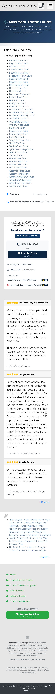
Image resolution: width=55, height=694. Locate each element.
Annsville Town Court (18, 60)
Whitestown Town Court (20, 183)
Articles (45, 557)
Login (26, 691)
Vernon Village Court (18, 161)
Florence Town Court (19, 88)
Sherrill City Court (17, 143)
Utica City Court (16, 155)
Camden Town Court (18, 78)
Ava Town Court (16, 66)
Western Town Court (18, 173)
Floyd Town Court (17, 91)
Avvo (27, 365)
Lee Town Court (16, 100)
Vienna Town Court (18, 167)
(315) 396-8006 (29, 244)
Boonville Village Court (19, 72)
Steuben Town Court (18, 146)
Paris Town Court (17, 127)
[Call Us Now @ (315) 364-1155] (41, 6)
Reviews (45, 502)
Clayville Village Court (18, 82)
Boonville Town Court (19, 69)
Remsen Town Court (18, 131)
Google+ (36, 453)
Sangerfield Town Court (20, 140)
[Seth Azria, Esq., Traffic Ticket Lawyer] (23, 6)
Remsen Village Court (18, 134)
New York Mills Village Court (22, 115)
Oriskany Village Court (19, 124)
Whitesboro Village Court (20, 180)
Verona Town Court (18, 164)
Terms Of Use (48, 686)
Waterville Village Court (19, 170)
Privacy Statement (28, 688)
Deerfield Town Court (19, 85)
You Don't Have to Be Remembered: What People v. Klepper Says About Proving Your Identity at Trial (28, 541)
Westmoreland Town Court (21, 176)
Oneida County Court (18, 118)
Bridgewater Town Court (20, 75)
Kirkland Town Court (18, 97)
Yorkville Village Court (18, 186)
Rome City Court (16, 137)
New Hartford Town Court (21, 109)
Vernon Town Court (18, 158)
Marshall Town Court (18, 106)
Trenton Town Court (18, 152)
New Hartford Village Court (21, 112)
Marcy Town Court (17, 103)
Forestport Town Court (19, 94)
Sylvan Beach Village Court (21, 149)
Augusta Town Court (18, 63)
